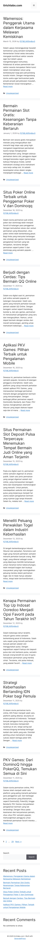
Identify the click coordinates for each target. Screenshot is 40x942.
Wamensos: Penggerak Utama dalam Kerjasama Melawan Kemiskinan (19, 27)
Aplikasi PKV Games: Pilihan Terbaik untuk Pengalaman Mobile (16, 354)
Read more (8, 86)
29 (12, 842)
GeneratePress (20, 938)
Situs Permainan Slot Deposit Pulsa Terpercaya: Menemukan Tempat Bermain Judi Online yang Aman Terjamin (19, 443)
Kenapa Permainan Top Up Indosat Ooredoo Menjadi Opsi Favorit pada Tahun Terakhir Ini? (19, 609)
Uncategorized (12, 93)
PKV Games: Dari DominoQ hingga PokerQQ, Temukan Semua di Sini (20, 767)
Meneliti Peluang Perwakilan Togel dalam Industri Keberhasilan (18, 527)
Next (18, 842)
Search (6, 853)
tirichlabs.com (12, 5)
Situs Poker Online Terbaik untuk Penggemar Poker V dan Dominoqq (19, 199)
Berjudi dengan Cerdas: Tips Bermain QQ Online (19, 277)
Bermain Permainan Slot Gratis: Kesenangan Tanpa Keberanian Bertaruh (19, 117)
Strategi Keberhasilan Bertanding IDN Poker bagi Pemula (19, 689)
